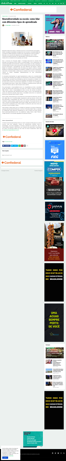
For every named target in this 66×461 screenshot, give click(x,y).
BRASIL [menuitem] (35, 3)
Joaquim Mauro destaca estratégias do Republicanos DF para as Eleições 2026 (57, 99)
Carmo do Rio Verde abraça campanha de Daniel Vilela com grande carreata (54, 45)
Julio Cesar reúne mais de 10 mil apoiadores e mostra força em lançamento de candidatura (58, 61)
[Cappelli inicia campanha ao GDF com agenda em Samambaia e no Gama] (49, 69)
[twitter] (4, 3)
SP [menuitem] (44, 3)
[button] (60, 3)
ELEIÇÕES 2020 (31, 0)
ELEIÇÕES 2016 (44, 0)
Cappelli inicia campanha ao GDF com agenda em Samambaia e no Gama (58, 69)
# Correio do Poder (12, 16)
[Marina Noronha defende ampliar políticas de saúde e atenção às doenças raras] (49, 92)
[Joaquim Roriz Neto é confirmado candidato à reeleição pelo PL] (49, 377)
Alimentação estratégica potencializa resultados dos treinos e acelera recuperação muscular (54, 352)
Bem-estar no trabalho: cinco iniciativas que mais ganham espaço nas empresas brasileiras (58, 75)
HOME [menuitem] (15, 3)
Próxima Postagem (38, 170)
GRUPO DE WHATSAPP (5, 0)
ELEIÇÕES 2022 (24, 0)
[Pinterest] (22, 146)
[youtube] (7, 3)
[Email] (25, 146)
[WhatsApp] (19, 146)
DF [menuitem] (58, 3)
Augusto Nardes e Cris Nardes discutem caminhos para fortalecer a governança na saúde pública (58, 107)
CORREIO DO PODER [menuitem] (21, 3)
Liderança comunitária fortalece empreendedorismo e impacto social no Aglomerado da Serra (57, 363)
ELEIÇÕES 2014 (51, 0)
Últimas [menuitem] (29, 3)
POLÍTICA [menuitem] (40, 3)
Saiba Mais (11, 455)
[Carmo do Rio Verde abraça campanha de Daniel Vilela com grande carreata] (49, 371)
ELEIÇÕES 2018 (37, 0)
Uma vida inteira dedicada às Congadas (58, 115)
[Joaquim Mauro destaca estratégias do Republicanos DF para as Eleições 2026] (49, 99)
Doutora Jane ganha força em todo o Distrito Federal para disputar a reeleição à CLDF (58, 384)
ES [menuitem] (49, 3)
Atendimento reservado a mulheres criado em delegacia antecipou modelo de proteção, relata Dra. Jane (58, 84)
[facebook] (2, 3)
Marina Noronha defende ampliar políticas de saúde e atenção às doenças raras (58, 92)
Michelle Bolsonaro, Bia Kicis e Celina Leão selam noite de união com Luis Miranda (58, 53)
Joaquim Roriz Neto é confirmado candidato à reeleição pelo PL (57, 377)
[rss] (64, 453)
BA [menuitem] (55, 3)
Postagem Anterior (5, 170)
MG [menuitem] (52, 3)
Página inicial (5, 16)
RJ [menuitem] (47, 3)
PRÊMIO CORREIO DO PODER (15, 0)
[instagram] (61, 453)
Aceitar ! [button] (5, 457)
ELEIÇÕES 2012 (57, 0)
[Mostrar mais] (27, 146)
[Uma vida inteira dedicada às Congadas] (49, 116)
